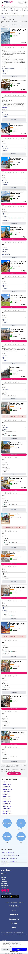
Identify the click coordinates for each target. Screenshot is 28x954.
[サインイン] (25, 2)
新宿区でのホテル (7, 803)
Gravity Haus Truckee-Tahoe (18, 80)
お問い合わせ (4, 883)
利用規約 (4, 940)
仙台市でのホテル (7, 808)
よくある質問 (4, 881)
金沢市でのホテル (7, 811)
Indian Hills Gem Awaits (17, 697)
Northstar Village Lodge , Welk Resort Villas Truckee (17, 624)
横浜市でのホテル (7, 784)
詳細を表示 (13, 76)
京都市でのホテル (7, 782)
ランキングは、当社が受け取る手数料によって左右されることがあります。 (13, 25)
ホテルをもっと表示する (14, 773)
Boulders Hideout (15, 514)
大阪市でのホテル (7, 786)
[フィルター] (2, 13)
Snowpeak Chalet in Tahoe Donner (17, 552)
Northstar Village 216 (16, 478)
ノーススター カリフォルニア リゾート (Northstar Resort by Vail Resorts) (17, 296)
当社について (4, 873)
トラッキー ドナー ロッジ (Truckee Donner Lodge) (17, 330)
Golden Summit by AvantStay (15, 662)
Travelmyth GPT (5, 885)
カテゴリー (3, 877)
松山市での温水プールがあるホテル (9, 861)
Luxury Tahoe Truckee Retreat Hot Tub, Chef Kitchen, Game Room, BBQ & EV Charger (18, 443)
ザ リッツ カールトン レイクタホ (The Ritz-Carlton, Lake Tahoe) (18, 30)
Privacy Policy (13, 953)
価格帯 (6, 13)
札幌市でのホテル (7, 791)
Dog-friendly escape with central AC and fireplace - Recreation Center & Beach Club (18, 733)
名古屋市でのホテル (7, 789)
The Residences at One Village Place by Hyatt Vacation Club (16, 124)
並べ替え (14, 13)
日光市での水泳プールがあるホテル (9, 858)
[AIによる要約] (7, 101)
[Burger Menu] (2, 2)
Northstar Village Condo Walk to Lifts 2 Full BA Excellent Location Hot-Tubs (18, 403)
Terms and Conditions (20, 953)
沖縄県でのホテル (7, 801)
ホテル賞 (3, 879)
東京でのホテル (6, 794)
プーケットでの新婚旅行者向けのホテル (10, 855)
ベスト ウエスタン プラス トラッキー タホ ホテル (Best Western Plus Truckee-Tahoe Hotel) (18, 262)
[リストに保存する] (8, 29)
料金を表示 (14, 44)
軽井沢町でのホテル (7, 813)
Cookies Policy (7, 953)
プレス (2, 875)
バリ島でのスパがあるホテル (7, 852)
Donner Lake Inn (15, 367)
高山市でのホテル (5, 864)
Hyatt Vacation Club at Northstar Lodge (16, 192)
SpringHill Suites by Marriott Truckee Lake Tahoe (16, 158)
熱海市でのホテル (7, 796)
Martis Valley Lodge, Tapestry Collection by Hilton (16, 228)
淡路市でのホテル (7, 799)
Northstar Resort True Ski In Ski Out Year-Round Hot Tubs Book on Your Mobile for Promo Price (17, 586)
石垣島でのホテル (7, 806)
